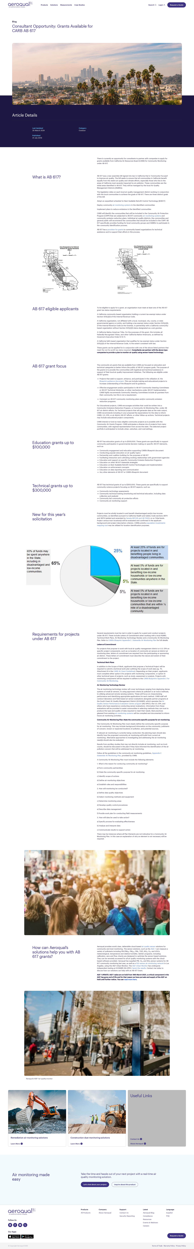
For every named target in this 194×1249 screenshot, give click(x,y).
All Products (85, 1213)
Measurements (66, 5)
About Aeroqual (105, 1213)
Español (169, 1213)
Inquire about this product (124, 1184)
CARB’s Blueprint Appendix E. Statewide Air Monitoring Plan (132, 640)
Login (161, 5)
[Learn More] (37, 1118)
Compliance (148, 1216)
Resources (147, 1219)
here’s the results (139, 968)
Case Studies (79, 5)
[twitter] (25, 1225)
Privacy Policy (181, 1246)
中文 (168, 1216)
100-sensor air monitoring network (150, 963)
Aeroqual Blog (148, 1213)
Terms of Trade (157, 1246)
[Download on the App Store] (14, 1238)
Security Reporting (127, 1216)
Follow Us (12, 1220)
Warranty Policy (169, 1246)
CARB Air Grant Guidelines (124, 671)
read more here (130, 979)
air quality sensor (148, 946)
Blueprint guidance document (112, 381)
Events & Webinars (150, 1222)
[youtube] (20, 1225)
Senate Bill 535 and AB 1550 (137, 518)
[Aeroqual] (20, 5)
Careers (146, 1226)
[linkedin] (10, 1225)
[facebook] (15, 1225)
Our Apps (12, 1232)
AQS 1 (153, 949)
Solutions (54, 5)
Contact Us (124, 1213)
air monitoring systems (122, 205)
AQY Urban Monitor (140, 966)
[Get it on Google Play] (27, 1238)
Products (44, 5)
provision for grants (115, 229)
